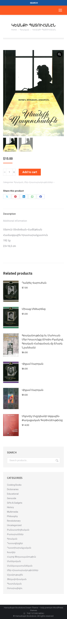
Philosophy (12, 516)
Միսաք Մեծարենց (33, 309)
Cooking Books (14, 485)
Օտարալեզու (14, 588)
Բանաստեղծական (18, 530)
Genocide (11, 498)
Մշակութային (15, 574)
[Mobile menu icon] (60, 10)
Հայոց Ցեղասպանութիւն (21, 556)
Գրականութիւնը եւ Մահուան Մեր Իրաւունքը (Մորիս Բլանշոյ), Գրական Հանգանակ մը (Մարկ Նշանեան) (42, 341)
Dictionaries (13, 489)
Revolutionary (14, 521)
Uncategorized (14, 525)
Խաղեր (11, 552)
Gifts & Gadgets (14, 503)
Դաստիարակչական (19, 548)
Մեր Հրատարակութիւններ (38, 182)
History (10, 507)
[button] (59, 54)
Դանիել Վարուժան (34, 282)
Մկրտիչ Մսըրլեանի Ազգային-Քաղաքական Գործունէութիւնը (42, 418)
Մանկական (14, 561)
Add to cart (29, 172)
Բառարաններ (15, 534)
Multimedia (12, 512)
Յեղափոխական (16, 579)
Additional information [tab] (15, 220)
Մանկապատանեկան (19, 565)
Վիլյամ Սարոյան (32, 363)
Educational (13, 494)
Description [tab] (9, 213)
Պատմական (14, 583)
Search (56, 460)
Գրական (18, 182)
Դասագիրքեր (15, 543)
